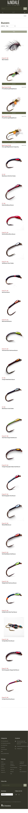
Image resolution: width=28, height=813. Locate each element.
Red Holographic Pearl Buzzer (9, 495)
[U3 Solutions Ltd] (6, 805)
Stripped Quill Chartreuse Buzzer (9, 583)
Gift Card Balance (23, 771)
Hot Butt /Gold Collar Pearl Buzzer (9, 612)
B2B (2, 751)
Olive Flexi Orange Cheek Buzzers (9, 437)
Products (3, 768)
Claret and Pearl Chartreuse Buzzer (10, 350)
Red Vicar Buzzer (6, 292)
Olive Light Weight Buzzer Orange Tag (10, 146)
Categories (4, 738)
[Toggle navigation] (25, 16)
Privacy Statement (13, 767)
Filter (14, 31)
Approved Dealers (23, 765)
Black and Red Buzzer (7, 321)
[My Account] (2, 12)
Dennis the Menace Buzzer (8, 205)
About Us (3, 770)
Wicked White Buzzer (6, 524)
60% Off (14, 142)
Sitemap (3, 759)
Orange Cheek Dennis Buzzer (8, 379)
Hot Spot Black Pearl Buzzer (8, 640)
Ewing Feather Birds (5, 753)
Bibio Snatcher (5, 59)
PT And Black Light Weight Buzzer (9, 88)
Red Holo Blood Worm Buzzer (8, 234)
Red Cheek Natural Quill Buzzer (9, 553)
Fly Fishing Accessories (5, 743)
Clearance (3, 747)
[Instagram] (19, 794)
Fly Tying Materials (4, 741)
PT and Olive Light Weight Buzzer (9, 117)
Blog (20, 767)
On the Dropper (4, 749)
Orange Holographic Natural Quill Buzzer (11, 466)
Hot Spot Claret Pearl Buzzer (8, 699)
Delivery (11, 761)
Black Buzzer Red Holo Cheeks (9, 176)
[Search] (25, 8)
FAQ (11, 773)
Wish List (12, 769)
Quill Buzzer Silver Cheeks (8, 263)
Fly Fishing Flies (4, 745)
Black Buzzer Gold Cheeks (8, 408)
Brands (2, 766)
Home (2, 761)
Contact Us (3, 772)
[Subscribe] (25, 785)
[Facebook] (16, 794)
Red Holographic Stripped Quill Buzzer (10, 670)
